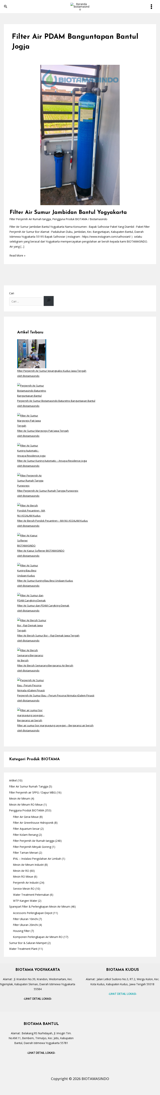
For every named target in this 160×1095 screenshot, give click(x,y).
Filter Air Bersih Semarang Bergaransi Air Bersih (45, 665)
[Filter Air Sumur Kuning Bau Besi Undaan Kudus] (31, 570)
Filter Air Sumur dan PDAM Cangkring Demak (43, 605)
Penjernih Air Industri (26, 882)
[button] (5, 6)
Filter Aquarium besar (26, 828)
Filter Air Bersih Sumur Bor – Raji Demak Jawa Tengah (48, 635)
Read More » (17, 255)
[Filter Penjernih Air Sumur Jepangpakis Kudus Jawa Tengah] (31, 353)
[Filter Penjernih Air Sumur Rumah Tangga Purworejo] (31, 480)
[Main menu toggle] (151, 6)
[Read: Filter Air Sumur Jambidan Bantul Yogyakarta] (80, 134)
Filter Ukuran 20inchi (25, 925)
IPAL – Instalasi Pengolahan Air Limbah (37, 858)
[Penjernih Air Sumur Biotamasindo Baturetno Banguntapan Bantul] (31, 390)
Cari (11, 293)
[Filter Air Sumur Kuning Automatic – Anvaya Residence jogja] (31, 450)
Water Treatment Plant (23, 949)
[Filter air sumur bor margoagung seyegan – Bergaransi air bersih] (31, 715)
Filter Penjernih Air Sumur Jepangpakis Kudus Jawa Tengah (51, 371)
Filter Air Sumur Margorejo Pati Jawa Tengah (43, 430)
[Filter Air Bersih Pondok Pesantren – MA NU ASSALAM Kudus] (31, 510)
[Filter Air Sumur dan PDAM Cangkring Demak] (31, 597)
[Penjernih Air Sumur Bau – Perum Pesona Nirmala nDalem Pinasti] (31, 685)
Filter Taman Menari (25, 852)
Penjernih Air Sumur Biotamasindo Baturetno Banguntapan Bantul (56, 400)
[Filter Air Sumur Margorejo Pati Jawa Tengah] (31, 420)
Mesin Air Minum (19, 798)
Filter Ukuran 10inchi (25, 919)
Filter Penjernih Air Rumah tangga (30, 219)
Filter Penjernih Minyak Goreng (32, 847)
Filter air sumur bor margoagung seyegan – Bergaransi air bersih (55, 725)
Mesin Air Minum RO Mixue (26, 804)
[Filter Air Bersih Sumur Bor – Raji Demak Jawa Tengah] (31, 625)
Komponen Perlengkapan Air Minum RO (38, 937)
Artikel (13, 780)
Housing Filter (21, 931)
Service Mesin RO (24, 888)
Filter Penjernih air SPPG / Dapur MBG (32, 792)
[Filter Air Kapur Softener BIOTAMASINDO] (31, 540)
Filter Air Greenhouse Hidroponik (33, 822)
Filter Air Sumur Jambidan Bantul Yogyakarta (68, 212)
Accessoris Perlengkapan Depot (32, 913)
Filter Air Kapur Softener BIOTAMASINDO (40, 550)
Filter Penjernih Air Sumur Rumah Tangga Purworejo (47, 490)
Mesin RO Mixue (23, 876)
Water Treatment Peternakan (31, 894)
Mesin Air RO (21, 871)
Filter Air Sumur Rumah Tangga (28, 786)
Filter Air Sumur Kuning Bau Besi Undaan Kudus (45, 580)
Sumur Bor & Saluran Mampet (28, 943)
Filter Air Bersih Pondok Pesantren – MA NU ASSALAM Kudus (52, 520)
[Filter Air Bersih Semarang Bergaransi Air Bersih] (31, 655)
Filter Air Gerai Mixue (26, 817)
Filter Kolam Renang (25, 835)
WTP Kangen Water (25, 901)
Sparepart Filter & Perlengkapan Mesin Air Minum (39, 906)
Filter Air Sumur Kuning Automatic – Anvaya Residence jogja (52, 460)
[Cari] (49, 301)
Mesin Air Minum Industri (28, 865)
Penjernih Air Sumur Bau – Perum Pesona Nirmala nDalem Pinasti (55, 695)
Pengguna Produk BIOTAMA (69, 219)
